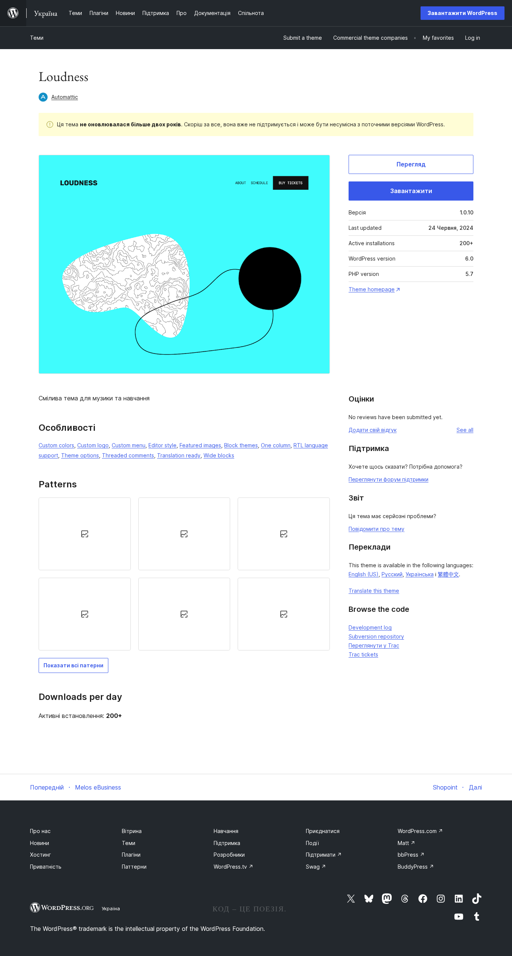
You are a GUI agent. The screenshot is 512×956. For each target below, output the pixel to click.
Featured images (200, 445)
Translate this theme (374, 590)
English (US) (364, 574)
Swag (316, 866)
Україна (111, 908)
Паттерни (134, 866)
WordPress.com (420, 831)
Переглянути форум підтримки (388, 479)
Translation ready (179, 455)
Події (312, 843)
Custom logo (93, 445)
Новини (39, 843)
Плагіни (131, 854)
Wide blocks (219, 455)
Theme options (80, 455)
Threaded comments (128, 455)
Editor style (162, 445)
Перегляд (411, 164)
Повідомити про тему (376, 529)
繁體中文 (448, 574)
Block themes (241, 445)
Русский (392, 574)
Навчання (226, 831)
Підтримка (227, 843)
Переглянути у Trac (374, 645)
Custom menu (128, 445)
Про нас (40, 831)
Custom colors (56, 445)
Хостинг (40, 854)
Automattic (64, 97)
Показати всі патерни (73, 665)
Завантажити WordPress (462, 13)
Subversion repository (376, 636)
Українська (420, 574)
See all (465, 430)
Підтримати (324, 854)
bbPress (411, 854)
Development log (370, 627)
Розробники (229, 854)
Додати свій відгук (373, 430)
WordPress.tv (233, 866)
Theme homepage (372, 289)
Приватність (45, 866)
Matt (406, 843)
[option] (85, 533)
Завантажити (411, 191)
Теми (36, 37)
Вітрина (132, 831)
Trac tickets (363, 654)
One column (275, 445)
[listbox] (184, 574)
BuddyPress (416, 866)
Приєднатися (323, 831)
